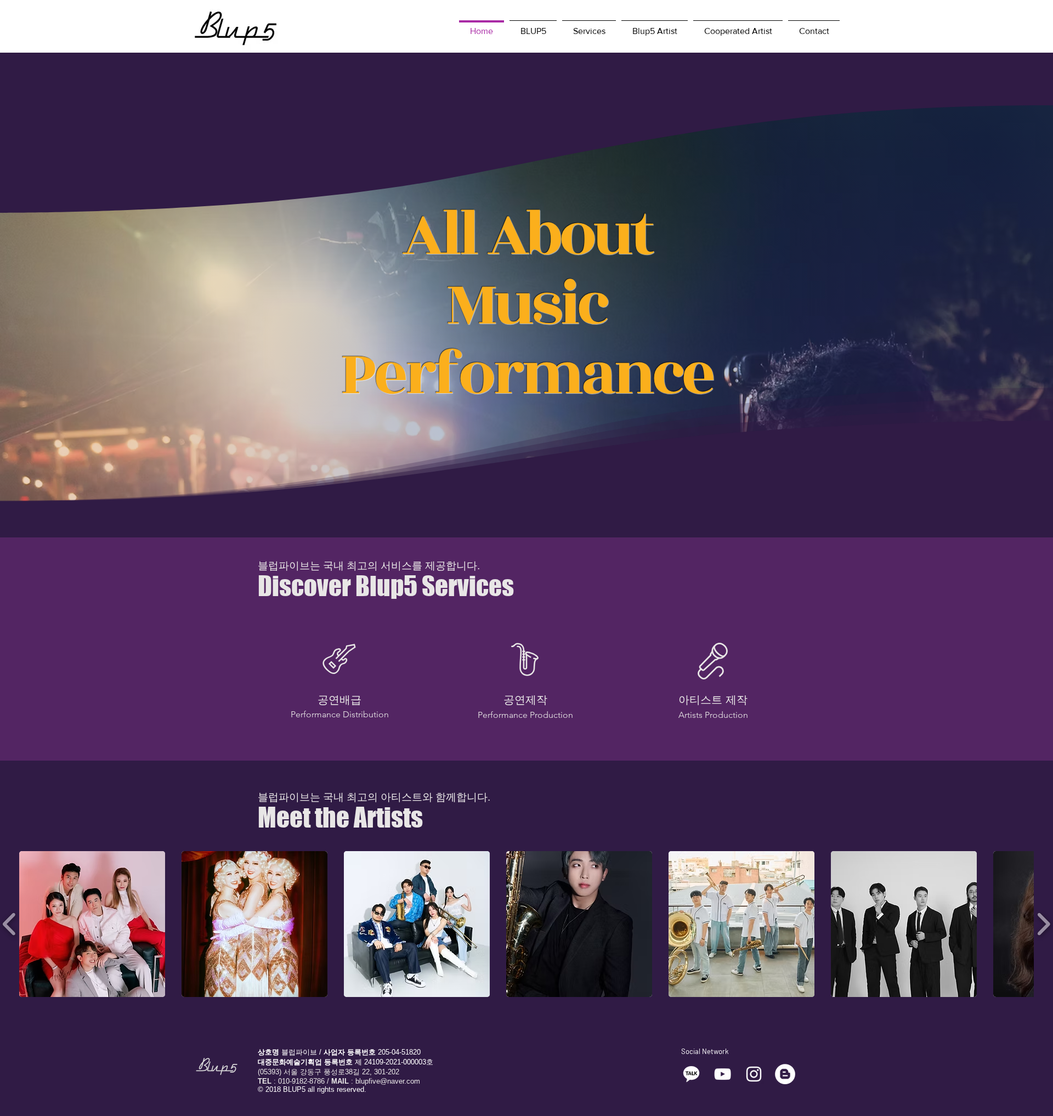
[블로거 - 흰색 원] (785, 1074)
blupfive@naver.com (387, 1081)
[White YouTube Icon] (722, 1074)
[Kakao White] (691, 1074)
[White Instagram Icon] (754, 1074)
